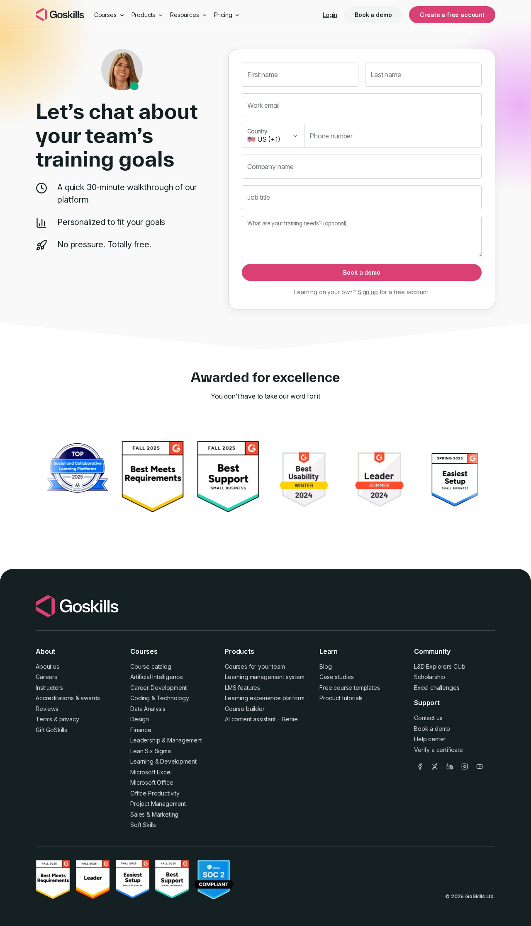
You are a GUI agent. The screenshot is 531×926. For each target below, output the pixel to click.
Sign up (368, 291)
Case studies (336, 676)
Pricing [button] (224, 14)
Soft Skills (143, 824)
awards (90, 697)
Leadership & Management (166, 740)
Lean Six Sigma (150, 750)
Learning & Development (163, 761)
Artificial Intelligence (156, 676)
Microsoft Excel (151, 772)
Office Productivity (155, 793)
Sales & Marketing (154, 814)
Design (139, 719)
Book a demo (373, 14)
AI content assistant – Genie (261, 719)
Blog (325, 666)
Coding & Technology (159, 697)
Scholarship (429, 676)
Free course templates (349, 687)
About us (47, 666)
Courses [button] (106, 14)
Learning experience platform (264, 697)
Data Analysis (148, 708)
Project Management (158, 803)
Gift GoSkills (51, 729)
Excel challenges (436, 687)
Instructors (49, 687)
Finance (140, 729)
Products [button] (144, 14)
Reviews (47, 708)
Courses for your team (255, 666)
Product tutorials (341, 697)
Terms (44, 719)
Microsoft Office (151, 782)
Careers (46, 676)
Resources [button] (185, 14)
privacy (69, 719)
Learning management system (264, 676)
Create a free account (452, 14)
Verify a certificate (438, 749)
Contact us (428, 717)
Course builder (245, 708)
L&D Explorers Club (439, 666)
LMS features (242, 687)
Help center (430, 738)
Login (330, 14)
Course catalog (150, 666)
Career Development (158, 687)
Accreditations (55, 697)
